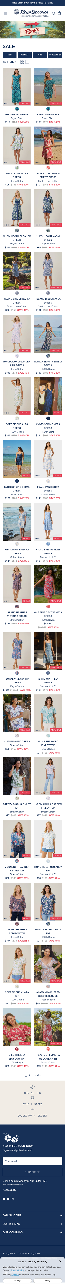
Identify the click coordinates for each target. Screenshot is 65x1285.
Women (24, 55)
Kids (40, 55)
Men (10, 55)
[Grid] (22, 62)
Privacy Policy (9, 1253)
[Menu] (5, 13)
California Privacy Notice (29, 1253)
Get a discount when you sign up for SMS (25, 1181)
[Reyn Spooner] (31, 13)
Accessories (55, 55)
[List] (27, 62)
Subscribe (32, 1172)
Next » (37, 1075)
